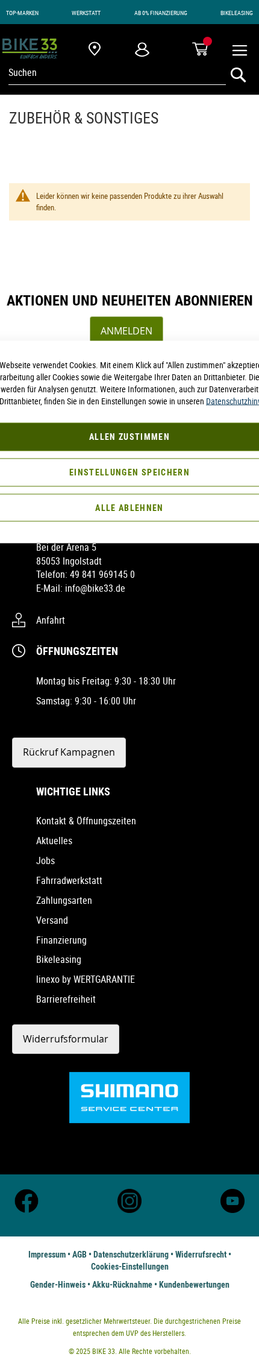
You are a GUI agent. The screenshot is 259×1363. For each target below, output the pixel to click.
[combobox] (117, 72)
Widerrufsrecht (200, 1254)
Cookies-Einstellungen (130, 1266)
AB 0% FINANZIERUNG (160, 12)
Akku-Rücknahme (122, 1284)
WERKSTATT (86, 12)
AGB (79, 1254)
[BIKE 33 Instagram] (129, 1209)
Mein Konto (142, 49)
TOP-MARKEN (22, 12)
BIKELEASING (236, 12)
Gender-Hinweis (58, 1284)
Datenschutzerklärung (131, 1254)
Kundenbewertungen (194, 1284)
